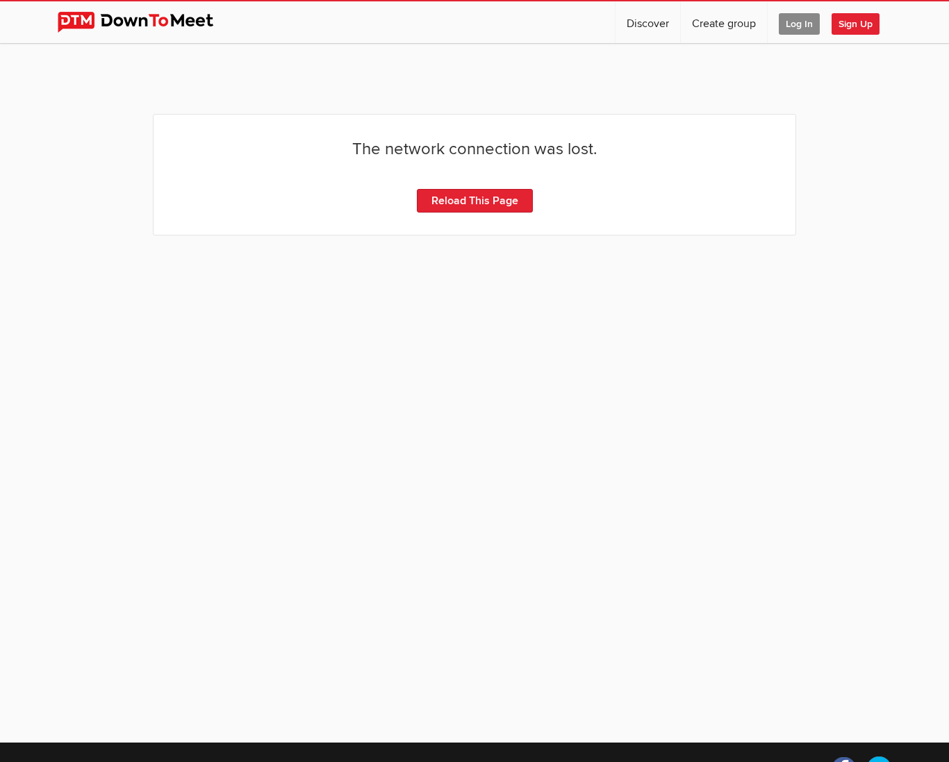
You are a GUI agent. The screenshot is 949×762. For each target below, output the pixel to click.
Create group (724, 24)
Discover (648, 24)
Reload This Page (474, 201)
